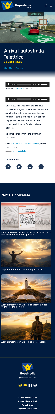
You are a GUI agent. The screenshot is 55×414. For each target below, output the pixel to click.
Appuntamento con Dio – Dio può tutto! (22, 269)
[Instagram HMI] (20, 386)
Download (19, 88)
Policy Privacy (27, 405)
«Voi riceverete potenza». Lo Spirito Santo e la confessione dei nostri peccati (26, 233)
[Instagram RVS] (35, 386)
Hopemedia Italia (19, 151)
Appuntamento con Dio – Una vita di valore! (24, 342)
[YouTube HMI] (25, 386)
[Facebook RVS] (30, 386)
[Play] (9, 84)
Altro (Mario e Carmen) (13, 68)
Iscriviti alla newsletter (27, 398)
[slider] (44, 84)
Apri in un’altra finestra (21, 143)
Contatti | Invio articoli (27, 401)
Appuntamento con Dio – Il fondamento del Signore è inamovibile (24, 306)
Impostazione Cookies (27, 409)
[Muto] (39, 84)
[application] (28, 84)
